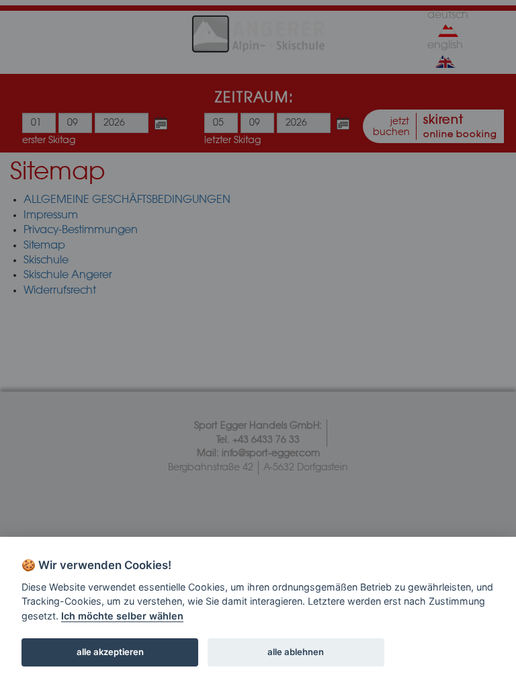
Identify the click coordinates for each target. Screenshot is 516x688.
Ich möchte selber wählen (122, 615)
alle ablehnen (295, 651)
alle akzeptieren (110, 651)
